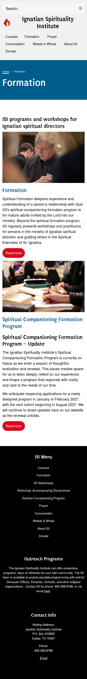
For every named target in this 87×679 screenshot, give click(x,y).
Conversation (43, 513)
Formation (14, 190)
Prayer (43, 505)
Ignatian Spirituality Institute (48, 22)
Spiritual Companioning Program (43, 498)
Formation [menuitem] (32, 36)
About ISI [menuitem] (70, 43)
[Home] (6, 22)
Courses (43, 467)
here (47, 591)
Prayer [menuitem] (52, 36)
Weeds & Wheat (43, 521)
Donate (43, 536)
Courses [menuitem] (11, 36)
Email (43, 658)
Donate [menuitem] (10, 51)
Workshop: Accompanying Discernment (43, 490)
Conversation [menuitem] (15, 43)
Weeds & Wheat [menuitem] (44, 43)
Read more (14, 253)
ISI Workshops (43, 483)
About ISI (43, 528)
